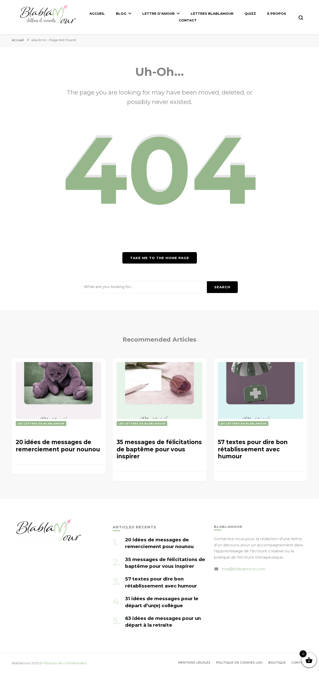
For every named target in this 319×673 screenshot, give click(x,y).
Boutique (277, 662)
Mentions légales (194, 662)
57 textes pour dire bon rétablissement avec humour (253, 449)
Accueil (97, 13)
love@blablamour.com (243, 569)
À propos (276, 13)
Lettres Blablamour (212, 13)
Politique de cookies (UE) (239, 662)
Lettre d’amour (158, 13)
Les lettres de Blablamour (41, 423)
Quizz (250, 13)
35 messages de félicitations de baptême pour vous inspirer (159, 449)
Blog (121, 13)
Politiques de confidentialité (64, 663)
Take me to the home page (159, 258)
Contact (188, 20)
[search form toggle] (301, 17)
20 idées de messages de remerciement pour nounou (58, 446)
